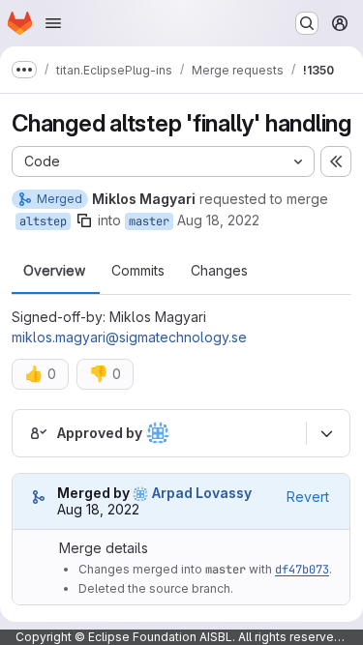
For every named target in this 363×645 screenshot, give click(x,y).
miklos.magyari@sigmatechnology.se (129, 337)
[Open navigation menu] (53, 23)
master (149, 221)
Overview (54, 271)
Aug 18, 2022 (218, 220)
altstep (43, 221)
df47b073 (302, 569)
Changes (219, 271)
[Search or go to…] (306, 23)
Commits (138, 271)
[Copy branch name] (84, 220)
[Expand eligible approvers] (326, 433)
